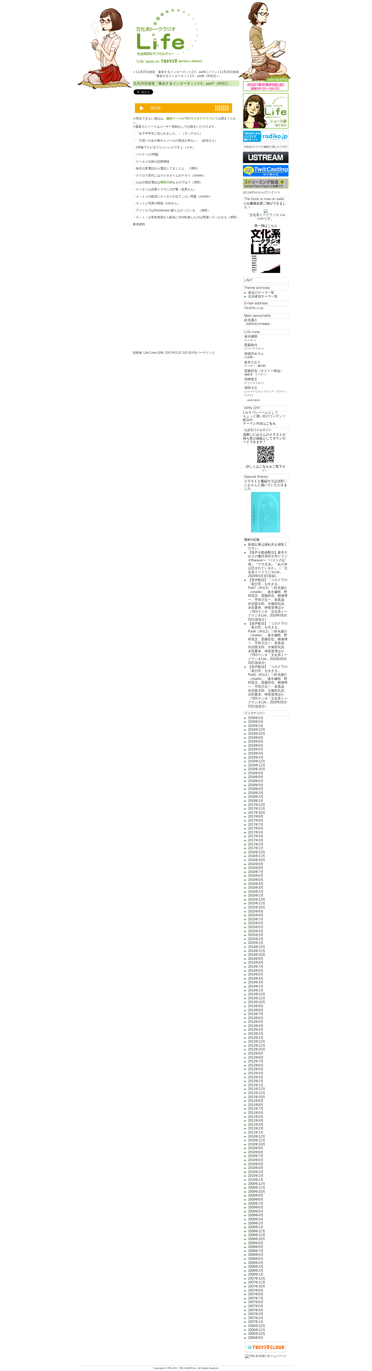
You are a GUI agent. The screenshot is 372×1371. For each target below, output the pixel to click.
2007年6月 (255, 1302)
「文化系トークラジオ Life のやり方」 (265, 216)
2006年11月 (256, 1330)
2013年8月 (255, 1010)
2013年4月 (255, 1026)
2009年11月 (256, 1187)
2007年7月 (255, 1298)
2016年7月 (255, 872)
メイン (212, 72)
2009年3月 (255, 1219)
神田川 (164, 182)
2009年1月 (255, 1227)
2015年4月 (255, 931)
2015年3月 (255, 935)
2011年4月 (255, 1120)
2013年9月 (255, 1006)
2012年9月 (255, 1053)
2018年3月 (255, 793)
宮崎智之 (253, 380)
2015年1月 (255, 943)
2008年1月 (255, 1274)
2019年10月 (256, 734)
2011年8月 (255, 1105)
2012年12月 (256, 1041)
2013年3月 (255, 1029)
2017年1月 (255, 848)
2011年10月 (256, 1097)
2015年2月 (255, 939)
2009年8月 (255, 1199)
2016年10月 (256, 860)
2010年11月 (256, 1140)
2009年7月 (255, 1203)
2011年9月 (255, 1101)
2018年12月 (256, 761)
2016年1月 (255, 895)
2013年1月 (255, 1038)
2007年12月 (256, 1278)
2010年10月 (256, 1144)
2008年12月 (256, 1231)
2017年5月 (255, 832)
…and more (252, 400)
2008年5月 (255, 1259)
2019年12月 (256, 729)
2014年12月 (256, 947)
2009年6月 (255, 1207)
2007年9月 (255, 1290)
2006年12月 (256, 1326)
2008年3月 (255, 1266)
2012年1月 (255, 1085)
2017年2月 (255, 844)
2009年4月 (255, 1215)
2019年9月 (255, 738)
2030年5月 (255, 718)
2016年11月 (256, 856)
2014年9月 (255, 959)
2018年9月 (255, 773)
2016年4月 (255, 884)
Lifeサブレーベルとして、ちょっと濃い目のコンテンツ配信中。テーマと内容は (264, 418)
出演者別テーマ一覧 (263, 296)
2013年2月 (255, 1034)
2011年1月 (255, 1132)
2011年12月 (256, 1089)
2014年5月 (255, 974)
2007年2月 (255, 1318)
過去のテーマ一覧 (261, 292)
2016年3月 (255, 887)
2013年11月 (256, 998)
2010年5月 (255, 1164)
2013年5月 (255, 1022)
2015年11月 (256, 903)
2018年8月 (255, 777)
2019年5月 (255, 749)
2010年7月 (255, 1156)
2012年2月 (255, 1081)
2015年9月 (255, 911)
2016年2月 (255, 891)
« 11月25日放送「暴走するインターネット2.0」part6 (169, 72)
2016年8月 (255, 868)
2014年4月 (255, 978)
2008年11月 (256, 1235)
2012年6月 (255, 1065)
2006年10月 (256, 1334)
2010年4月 (255, 1168)
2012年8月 (255, 1057)
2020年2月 (255, 726)
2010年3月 (255, 1172)
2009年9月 (255, 1195)
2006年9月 (255, 1338)
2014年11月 (256, 951)
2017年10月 (256, 812)
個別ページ (173, 118)
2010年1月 (255, 1180)
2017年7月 (255, 824)
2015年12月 (256, 899)
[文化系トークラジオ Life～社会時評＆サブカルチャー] (186, 31)
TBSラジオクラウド (198, 118)
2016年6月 (255, 876)
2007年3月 (255, 1314)
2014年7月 (255, 966)
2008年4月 (255, 1263)
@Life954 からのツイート (262, 192)
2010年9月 (255, 1148)
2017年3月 (255, 840)
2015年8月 (255, 915)
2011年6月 (255, 1113)
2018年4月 (255, 789)
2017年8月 (255, 820)
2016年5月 (255, 880)
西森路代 (253, 346)
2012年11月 (256, 1045)
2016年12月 (256, 852)
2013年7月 (255, 1014)
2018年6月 (255, 781)
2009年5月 (255, 1211)
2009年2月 (255, 1223)
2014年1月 (255, 990)
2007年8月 (255, 1294)
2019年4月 (255, 753)
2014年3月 (255, 982)
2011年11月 (256, 1093)
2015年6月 (255, 923)
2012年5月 (255, 1069)
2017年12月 (256, 805)
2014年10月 (256, 955)
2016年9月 (255, 864)
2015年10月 (256, 907)
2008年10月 (256, 1239)
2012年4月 (255, 1073)
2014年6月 (255, 970)
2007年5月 (255, 1306)
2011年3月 (255, 1124)
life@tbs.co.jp (253, 308)
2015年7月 (255, 919)
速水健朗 (250, 337)
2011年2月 (255, 1128)
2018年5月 (255, 785)
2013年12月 (256, 994)
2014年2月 (255, 986)
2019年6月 (255, 745)
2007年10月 (256, 1286)
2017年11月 (256, 808)
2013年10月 (256, 1002)
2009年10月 (256, 1192)
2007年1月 (255, 1322)
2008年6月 (255, 1255)
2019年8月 (255, 741)
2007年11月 (256, 1282)
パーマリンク (206, 352)
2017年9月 (255, 816)
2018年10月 (256, 769)
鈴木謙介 (258, 321)
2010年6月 (255, 1160)
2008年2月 (255, 1271)
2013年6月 (255, 1018)
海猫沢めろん (254, 355)
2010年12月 (256, 1136)
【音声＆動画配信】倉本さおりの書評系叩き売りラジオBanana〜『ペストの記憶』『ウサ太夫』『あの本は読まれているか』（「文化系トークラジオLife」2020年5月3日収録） (267, 564)
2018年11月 (256, 765)
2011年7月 (255, 1108)
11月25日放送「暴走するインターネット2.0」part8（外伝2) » (196, 74)
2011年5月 (255, 1117)
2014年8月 (255, 962)
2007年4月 (255, 1310)
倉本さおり (255, 363)
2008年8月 (255, 1247)
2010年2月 (255, 1176)
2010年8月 (255, 1152)
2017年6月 (255, 828)
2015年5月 (255, 927)
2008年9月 (255, 1243)
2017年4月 (255, 836)
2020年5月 (255, 722)
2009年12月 (256, 1184)
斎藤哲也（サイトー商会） (264, 372)
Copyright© (160, 1368)
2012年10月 (256, 1049)
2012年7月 (255, 1061)
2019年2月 (255, 757)
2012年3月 (255, 1077)
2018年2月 (255, 797)
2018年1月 (255, 801)
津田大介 (265, 391)
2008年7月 (255, 1251)
